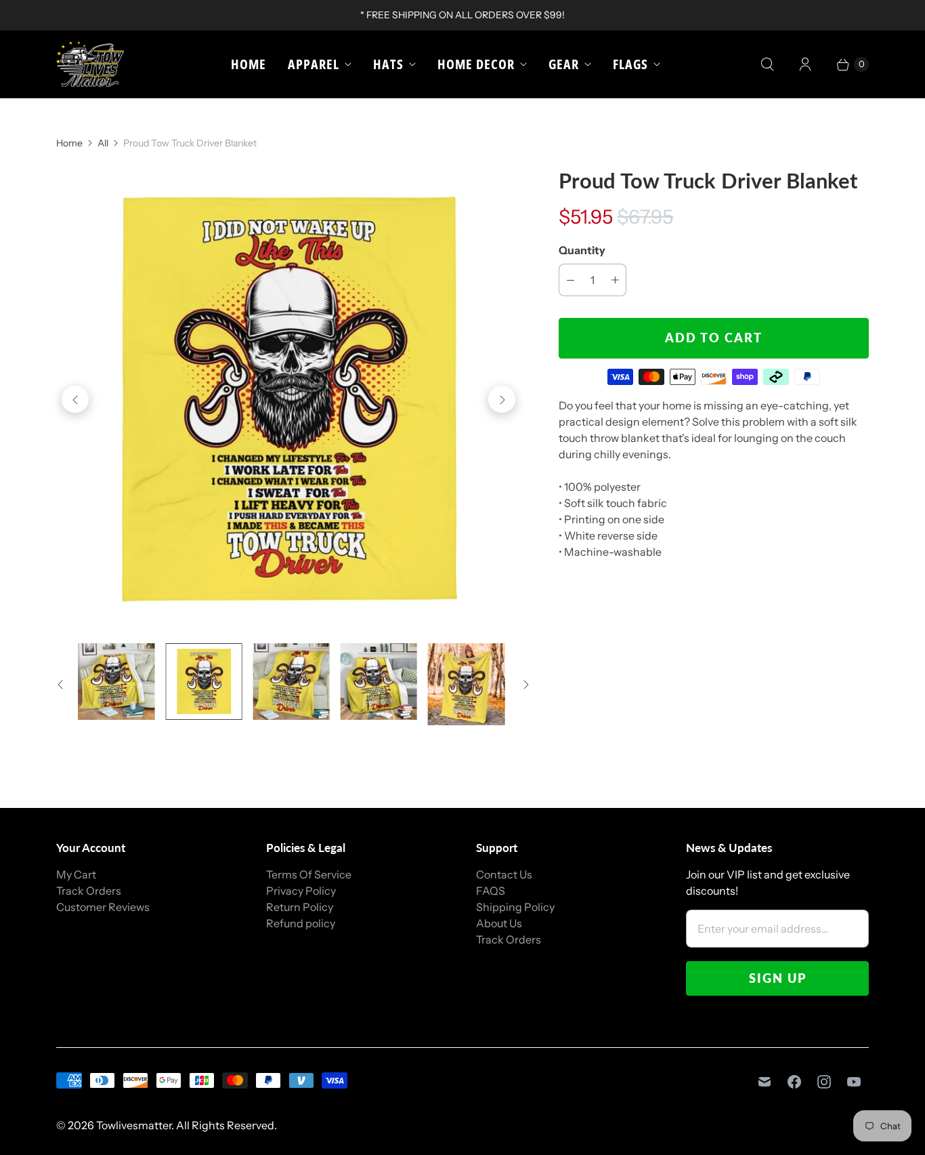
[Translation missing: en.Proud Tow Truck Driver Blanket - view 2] (203, 681)
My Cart (76, 874)
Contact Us (504, 874)
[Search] (767, 64)
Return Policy (299, 907)
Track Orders (88, 890)
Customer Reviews (103, 907)
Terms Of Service (308, 874)
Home (248, 64)
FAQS (490, 890)
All (103, 143)
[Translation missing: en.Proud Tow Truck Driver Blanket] (116, 681)
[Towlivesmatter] (90, 64)
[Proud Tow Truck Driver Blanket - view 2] (288, 399)
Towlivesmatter (133, 1125)
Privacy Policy (301, 890)
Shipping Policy (515, 907)
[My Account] (805, 64)
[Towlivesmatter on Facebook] (794, 1082)
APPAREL (313, 64)
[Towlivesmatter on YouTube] (854, 1082)
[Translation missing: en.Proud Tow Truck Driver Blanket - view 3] (291, 681)
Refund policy (300, 923)
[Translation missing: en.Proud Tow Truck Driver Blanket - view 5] (466, 684)
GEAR (563, 64)
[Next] (501, 399)
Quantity (582, 250)
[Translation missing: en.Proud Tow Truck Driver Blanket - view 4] (379, 681)
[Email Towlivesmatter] (764, 1082)
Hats (388, 64)
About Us (499, 923)
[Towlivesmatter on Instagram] (824, 1082)
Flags (630, 64)
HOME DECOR (476, 64)
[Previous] (75, 399)
